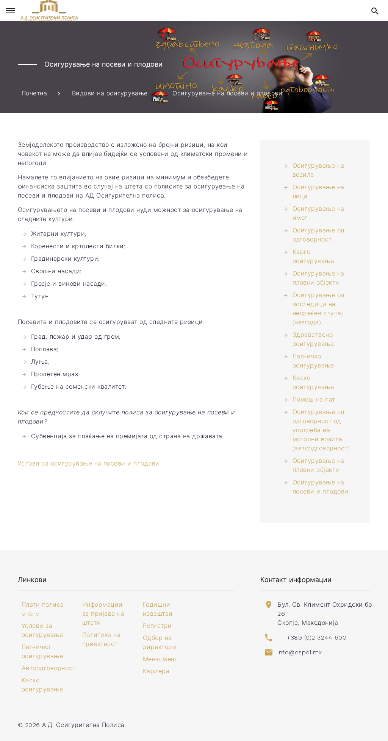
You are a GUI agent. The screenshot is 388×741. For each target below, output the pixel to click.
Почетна (34, 93)
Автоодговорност (48, 668)
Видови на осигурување (110, 93)
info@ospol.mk (299, 652)
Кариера (156, 671)
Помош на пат (314, 399)
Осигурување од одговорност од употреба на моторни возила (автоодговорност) (321, 430)
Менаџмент (160, 659)
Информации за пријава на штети (103, 613)
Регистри (157, 625)
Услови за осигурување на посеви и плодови (89, 463)
